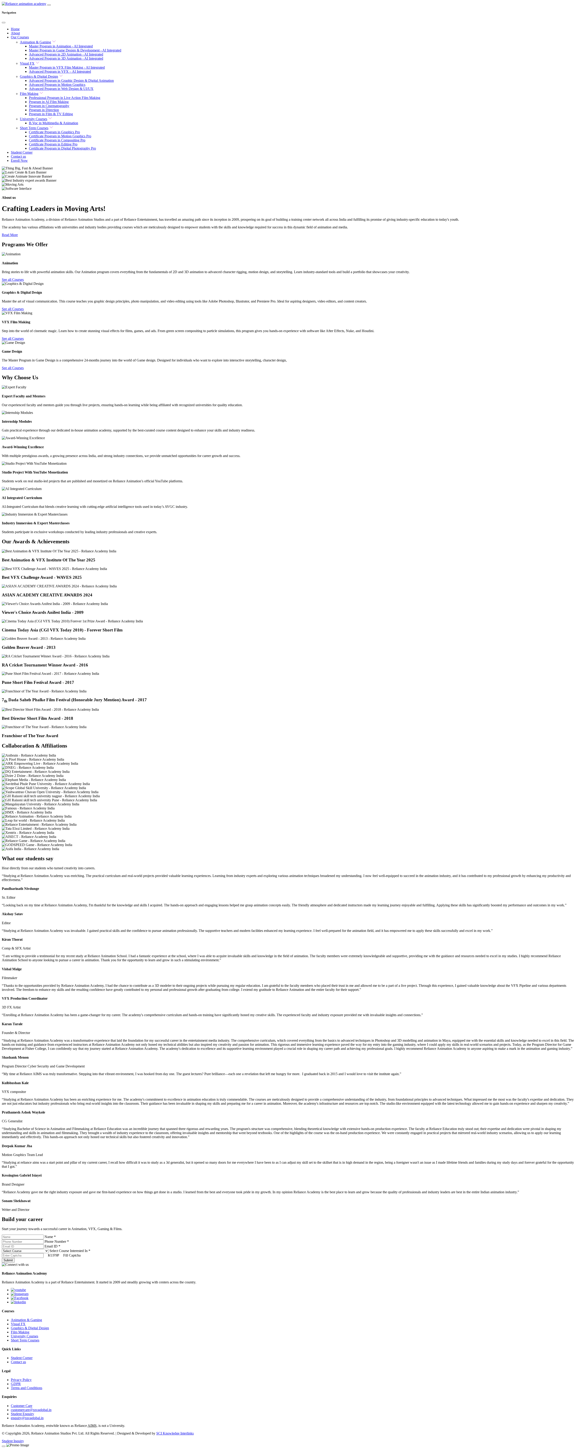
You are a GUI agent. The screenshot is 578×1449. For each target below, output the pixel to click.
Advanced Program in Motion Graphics (57, 85)
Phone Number (56, 1241)
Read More (10, 235)
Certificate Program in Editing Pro (53, 144)
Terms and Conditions (26, 1388)
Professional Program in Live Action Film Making (64, 98)
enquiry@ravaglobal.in (27, 1418)
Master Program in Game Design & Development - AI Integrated (75, 50)
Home (15, 29)
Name (50, 1237)
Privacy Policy (21, 1380)
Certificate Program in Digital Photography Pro (62, 148)
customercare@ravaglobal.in (31, 1410)
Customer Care (21, 1406)
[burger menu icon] (49, 5)
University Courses (33, 119)
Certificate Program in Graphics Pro (54, 132)
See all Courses (13, 279)
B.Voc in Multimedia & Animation (53, 123)
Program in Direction (44, 110)
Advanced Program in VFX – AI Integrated (60, 71)
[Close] (3, 22)
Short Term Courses (34, 128)
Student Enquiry (22, 1414)
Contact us (18, 156)
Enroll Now (19, 160)
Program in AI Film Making (49, 102)
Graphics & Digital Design (39, 76)
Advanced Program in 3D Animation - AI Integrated (66, 58)
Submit (8, 1260)
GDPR (16, 1384)
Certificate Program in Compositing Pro (57, 140)
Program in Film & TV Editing (51, 114)
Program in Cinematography (49, 106)
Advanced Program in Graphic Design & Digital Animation (71, 80)
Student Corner (22, 152)
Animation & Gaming (35, 42)
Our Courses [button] (20, 37)
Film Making (29, 94)
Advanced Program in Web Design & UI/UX (61, 89)
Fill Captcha (72, 1255)
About (15, 33)
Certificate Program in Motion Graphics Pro (60, 136)
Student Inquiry (13, 1441)
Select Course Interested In (69, 1251)
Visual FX (27, 63)
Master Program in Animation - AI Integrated (61, 46)
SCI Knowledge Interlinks (175, 1433)
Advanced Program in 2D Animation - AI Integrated (66, 54)
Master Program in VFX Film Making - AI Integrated (67, 67)
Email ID (52, 1246)
